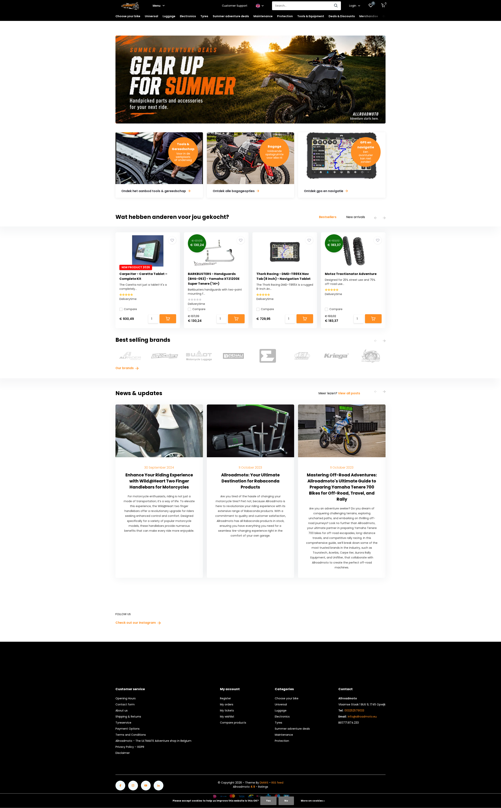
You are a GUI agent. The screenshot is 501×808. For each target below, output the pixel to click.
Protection (282, 741)
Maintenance (284, 735)
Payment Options (127, 729)
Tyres (278, 723)
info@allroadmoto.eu (362, 717)
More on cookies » (313, 800)
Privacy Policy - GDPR (129, 747)
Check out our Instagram (136, 622)
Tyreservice (123, 723)
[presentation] (375, 218)
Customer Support (234, 6)
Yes (268, 800)
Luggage (281, 710)
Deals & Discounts (342, 16)
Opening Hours (125, 698)
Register (225, 698)
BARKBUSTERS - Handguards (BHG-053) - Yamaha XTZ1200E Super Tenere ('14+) (214, 279)
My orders (226, 704)
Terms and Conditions (130, 735)
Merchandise (368, 16)
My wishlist (227, 717)
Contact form (125, 704)
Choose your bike (286, 698)
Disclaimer (122, 753)
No (286, 800)
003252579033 (354, 710)
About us (121, 710)
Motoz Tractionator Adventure (351, 274)
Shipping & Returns (128, 717)
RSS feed (277, 783)
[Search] (336, 5)
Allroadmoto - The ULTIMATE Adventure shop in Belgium (153, 741)
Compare (130, 309)
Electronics (282, 717)
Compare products (233, 723)
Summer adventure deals (231, 16)
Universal (281, 704)
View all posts (349, 393)
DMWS (264, 783)
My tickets (227, 710)
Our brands (124, 368)
